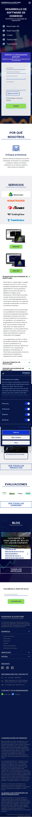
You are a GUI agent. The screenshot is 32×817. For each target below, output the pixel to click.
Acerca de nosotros (8, 636)
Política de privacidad (9, 646)
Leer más (16, 247)
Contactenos (7, 638)
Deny (16, 442)
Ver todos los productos (16, 467)
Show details (22, 427)
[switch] (27, 409)
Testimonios (6, 641)
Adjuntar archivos (12, 93)
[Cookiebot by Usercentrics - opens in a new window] (22, 373)
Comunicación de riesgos (10, 648)
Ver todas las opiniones (16, 504)
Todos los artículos (16, 570)
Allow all (16, 432)
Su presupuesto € (11, 76)
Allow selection (16, 437)
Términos (5, 643)
